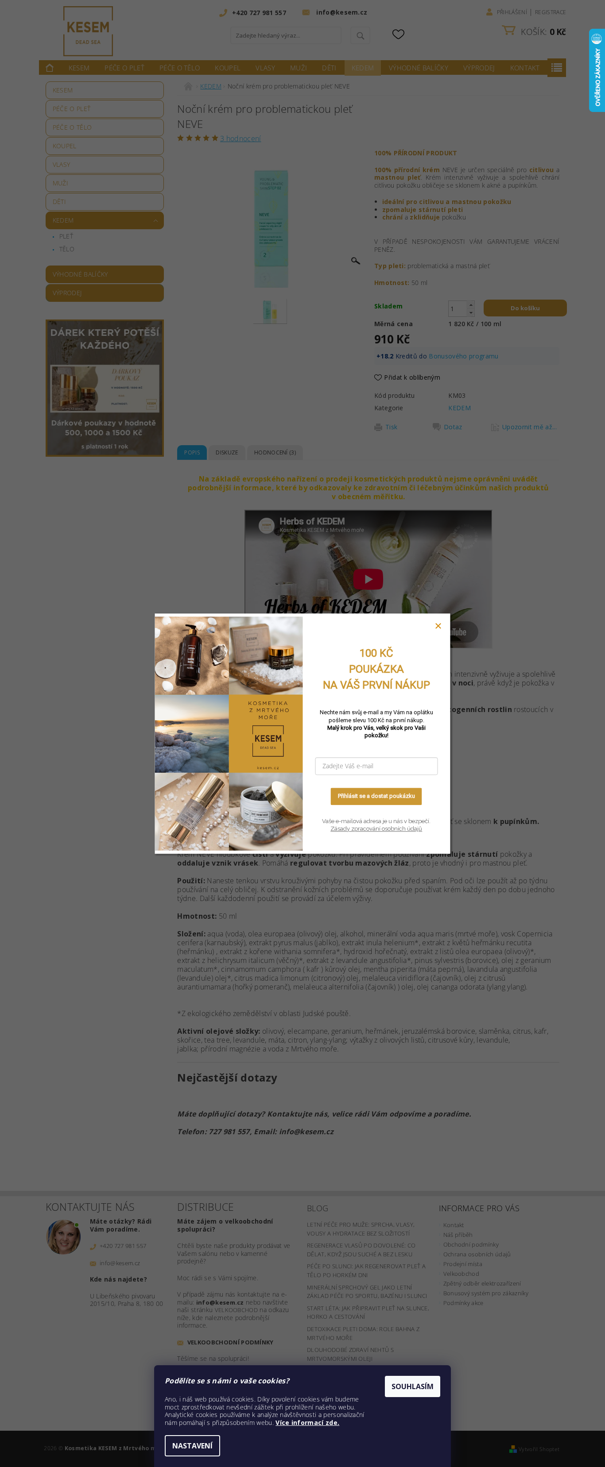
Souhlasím (413, 1386)
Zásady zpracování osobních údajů (376, 829)
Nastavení (192, 1446)
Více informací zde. (307, 1422)
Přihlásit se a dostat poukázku (376, 796)
